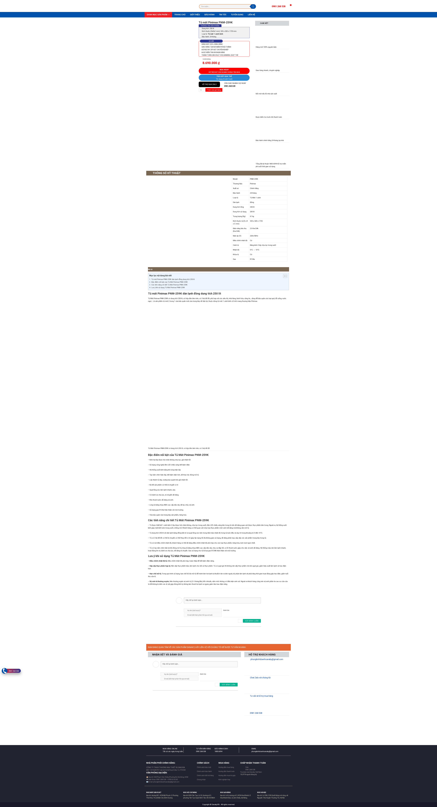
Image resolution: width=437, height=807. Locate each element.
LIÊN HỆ (251, 15)
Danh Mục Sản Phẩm (157, 15)
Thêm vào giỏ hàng (214, 90)
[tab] (150, 269)
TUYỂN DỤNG (237, 15)
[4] (231, 614)
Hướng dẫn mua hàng (226, 767)
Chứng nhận (201, 779)
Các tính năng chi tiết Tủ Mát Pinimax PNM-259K (169, 285)
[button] (284, 276)
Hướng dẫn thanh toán (226, 771)
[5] (233, 614)
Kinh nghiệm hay (224, 779)
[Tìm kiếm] (253, 6)
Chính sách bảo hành (204, 771)
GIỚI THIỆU (195, 15)
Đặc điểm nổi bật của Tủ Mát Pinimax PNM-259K (169, 282)
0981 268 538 (229, 86)
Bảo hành (210, 15)
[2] (226, 614)
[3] (228, 614)
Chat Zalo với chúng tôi (260, 677)
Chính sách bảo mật (204, 767)
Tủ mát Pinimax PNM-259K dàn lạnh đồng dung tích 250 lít (173, 279)
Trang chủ (179, 15)
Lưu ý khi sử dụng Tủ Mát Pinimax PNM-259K (168, 287)
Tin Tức (222, 15)
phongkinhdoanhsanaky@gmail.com (266, 659)
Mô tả (150, 269)
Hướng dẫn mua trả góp (226, 775)
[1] (224, 614)
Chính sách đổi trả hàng (205, 775)
